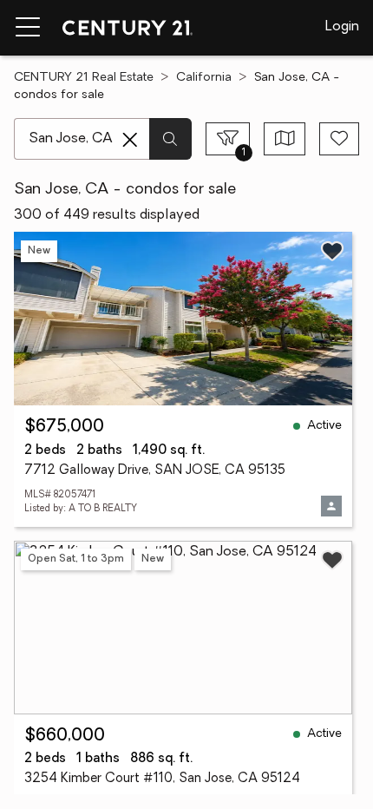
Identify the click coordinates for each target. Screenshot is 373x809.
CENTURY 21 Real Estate (84, 77)
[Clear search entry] (130, 140)
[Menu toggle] (28, 28)
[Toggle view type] (285, 138)
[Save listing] (332, 250)
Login (342, 27)
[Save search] (339, 138)
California (204, 77)
